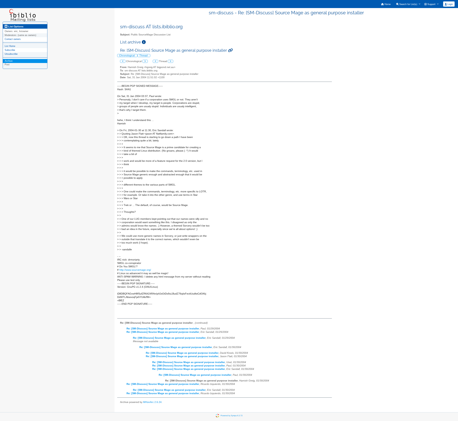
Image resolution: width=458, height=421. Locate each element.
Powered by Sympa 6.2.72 (232, 416)
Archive (9, 61)
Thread (143, 55)
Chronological (127, 55)
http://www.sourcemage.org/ (135, 270)
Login (450, 4)
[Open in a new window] (144, 42)
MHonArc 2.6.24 (152, 402)
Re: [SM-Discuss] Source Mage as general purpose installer (162, 328)
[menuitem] (385, 4)
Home (387, 4)
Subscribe (10, 50)
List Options (15, 26)
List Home (10, 46)
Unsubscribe (11, 54)
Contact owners (13, 39)
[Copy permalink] (230, 50)
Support (431, 4)
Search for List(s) (408, 4)
